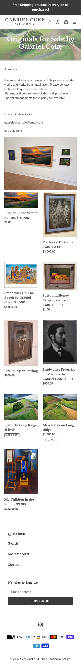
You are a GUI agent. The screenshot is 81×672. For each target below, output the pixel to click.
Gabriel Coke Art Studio (33, 658)
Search (13, 543)
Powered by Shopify (59, 658)
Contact (13, 564)
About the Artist (18, 554)
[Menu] (74, 21)
